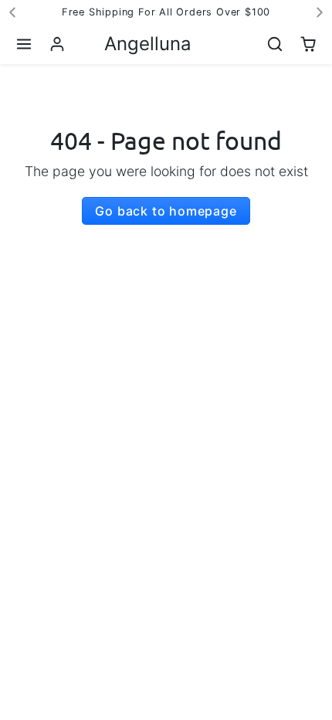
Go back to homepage (165, 211)
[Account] (57, 44)
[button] (24, 44)
